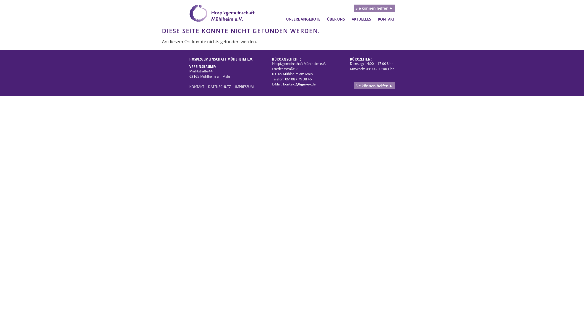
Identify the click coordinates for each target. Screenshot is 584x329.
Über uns (336, 19)
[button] (303, 19)
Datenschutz (219, 86)
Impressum (244, 86)
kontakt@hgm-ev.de (299, 84)
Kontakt (386, 19)
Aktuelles (361, 19)
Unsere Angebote (303, 19)
